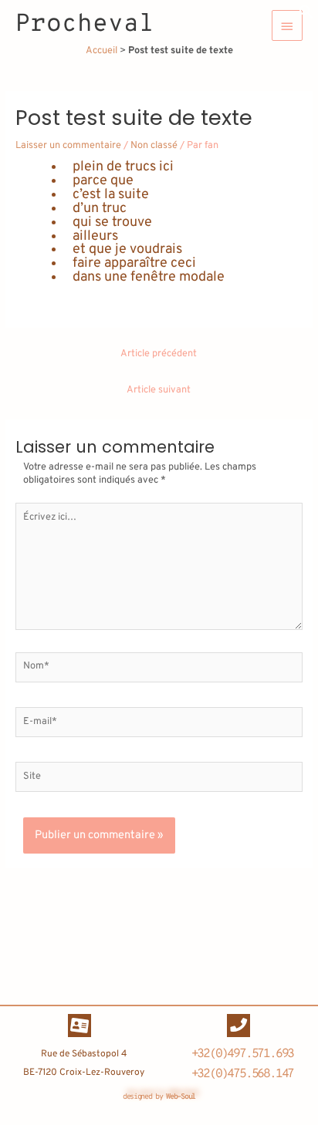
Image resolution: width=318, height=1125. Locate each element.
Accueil (101, 51)
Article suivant (159, 390)
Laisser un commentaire (68, 146)
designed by (159, 1097)
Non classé (154, 146)
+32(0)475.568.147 (242, 1074)
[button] (306, 17)
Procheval (84, 24)
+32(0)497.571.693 (242, 1054)
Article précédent (158, 354)
